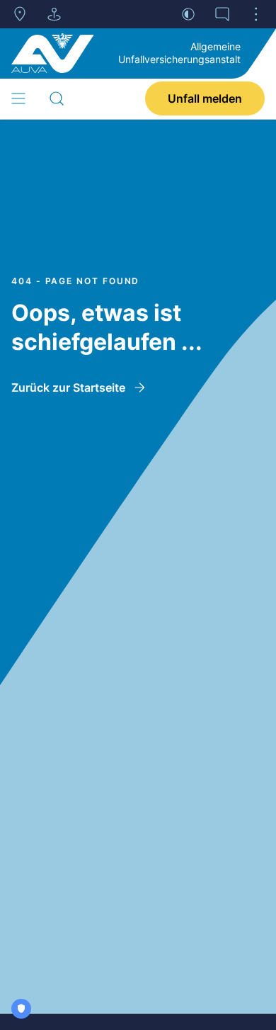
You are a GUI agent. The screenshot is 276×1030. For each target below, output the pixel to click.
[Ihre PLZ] (19, 14)
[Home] (52, 53)
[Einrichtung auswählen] (53, 14)
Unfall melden (205, 98)
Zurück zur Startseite (68, 387)
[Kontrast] (188, 14)
